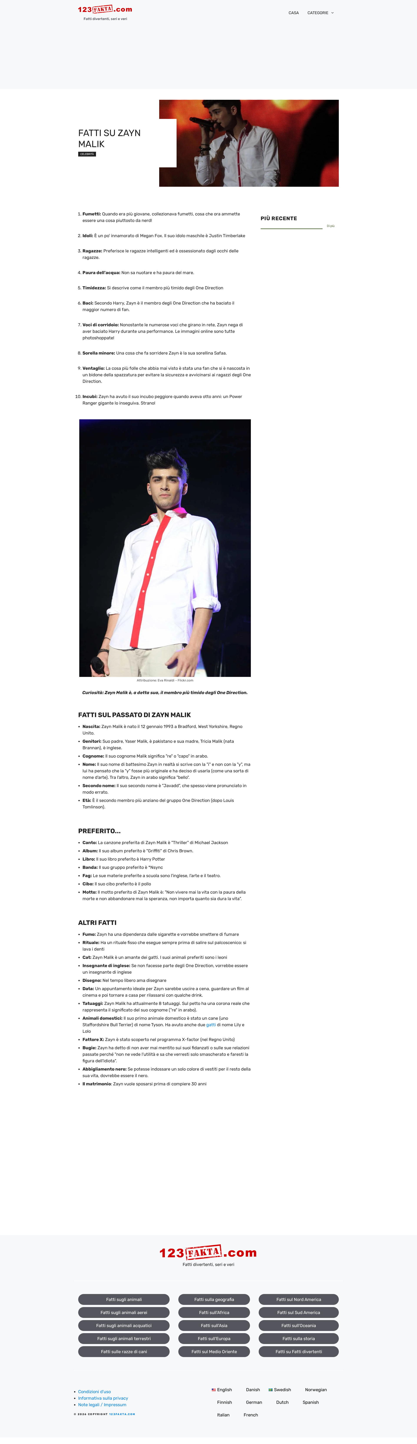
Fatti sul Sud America (298, 1312)
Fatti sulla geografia (214, 1299)
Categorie (318, 12)
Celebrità (87, 154)
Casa (294, 12)
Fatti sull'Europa (214, 1338)
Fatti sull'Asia (214, 1325)
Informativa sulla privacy (103, 1398)
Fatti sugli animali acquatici (124, 1325)
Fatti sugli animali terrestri (124, 1338)
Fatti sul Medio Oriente (214, 1351)
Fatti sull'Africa (214, 1312)
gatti (211, 1024)
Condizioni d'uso (94, 1391)
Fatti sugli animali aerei (124, 1312)
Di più (330, 226)
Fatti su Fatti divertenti (299, 1351)
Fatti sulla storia (299, 1338)
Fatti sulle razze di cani (124, 1351)
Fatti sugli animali (124, 1299)
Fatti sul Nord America (298, 1299)
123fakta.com (122, 1414)
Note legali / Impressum (102, 1404)
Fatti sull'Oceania (298, 1325)
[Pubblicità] (208, 58)
